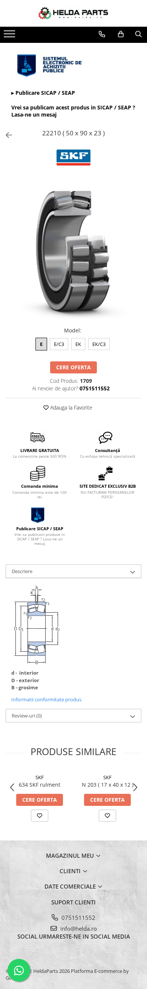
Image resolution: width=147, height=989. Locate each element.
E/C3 (59, 344)
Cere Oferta (73, 367)
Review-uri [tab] (27, 715)
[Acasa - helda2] (73, 13)
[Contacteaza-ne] (101, 34)
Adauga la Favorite (70, 407)
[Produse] (10, 36)
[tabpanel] (73, 251)
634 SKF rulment (39, 784)
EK (78, 344)
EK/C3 (99, 344)
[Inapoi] (5, 135)
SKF (39, 777)
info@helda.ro (78, 928)
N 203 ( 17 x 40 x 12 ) (107, 784)
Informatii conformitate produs (46, 699)
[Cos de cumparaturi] (121, 34)
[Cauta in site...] (138, 34)
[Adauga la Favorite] (39, 816)
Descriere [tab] (22, 571)
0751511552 (77, 917)
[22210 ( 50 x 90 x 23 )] (73, 251)
